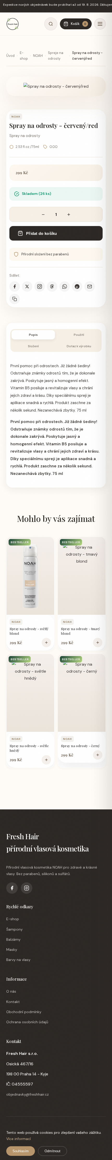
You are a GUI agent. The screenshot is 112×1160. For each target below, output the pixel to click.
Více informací (18, 1138)
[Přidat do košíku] (46, 642)
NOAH (38, 55)
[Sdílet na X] (27, 286)
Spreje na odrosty (55, 56)
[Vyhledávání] (50, 24)
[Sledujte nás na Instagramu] (39, 286)
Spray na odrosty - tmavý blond (80, 631)
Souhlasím (21, 1151)
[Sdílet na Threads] (52, 286)
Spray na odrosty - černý (80, 745)
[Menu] (100, 24)
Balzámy (13, 939)
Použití (79, 335)
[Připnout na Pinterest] (77, 286)
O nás (11, 991)
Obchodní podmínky (23, 1011)
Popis (33, 335)
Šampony (14, 929)
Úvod (10, 55)
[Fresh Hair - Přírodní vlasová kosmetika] (12, 24)
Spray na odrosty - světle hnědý (29, 748)
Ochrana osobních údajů (27, 1022)
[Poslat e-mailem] (89, 286)
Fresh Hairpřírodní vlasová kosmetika (47, 842)
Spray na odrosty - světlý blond (29, 631)
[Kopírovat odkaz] (14, 299)
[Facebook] (12, 888)
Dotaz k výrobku (79, 346)
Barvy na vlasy (18, 959)
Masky (11, 949)
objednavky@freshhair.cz (27, 1094)
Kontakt (13, 1001)
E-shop (24, 56)
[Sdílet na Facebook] (14, 286)
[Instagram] (26, 888)
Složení (33, 346)
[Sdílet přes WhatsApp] (64, 286)
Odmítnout (52, 1151)
